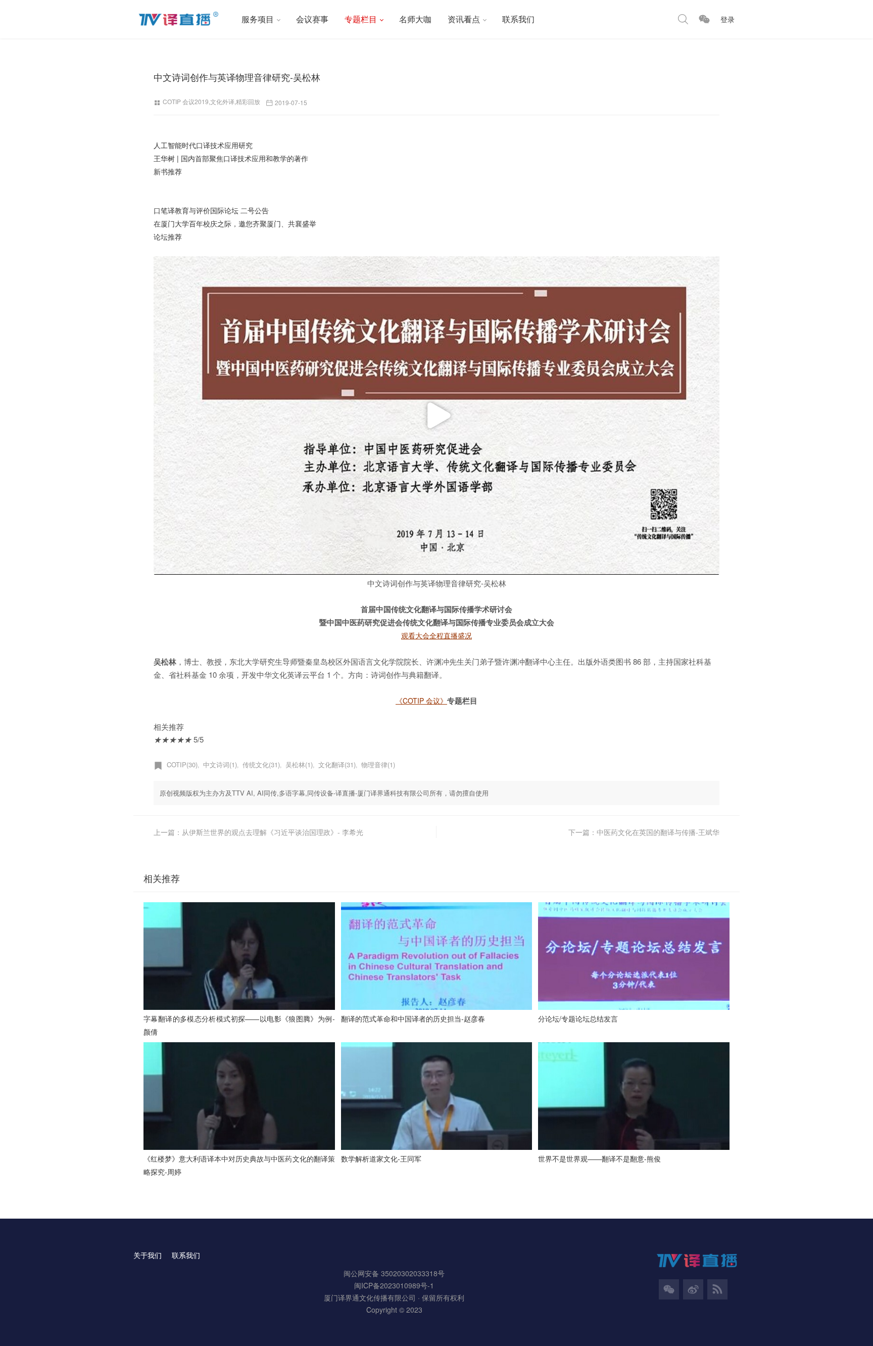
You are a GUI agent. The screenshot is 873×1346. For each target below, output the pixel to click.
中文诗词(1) (220, 764)
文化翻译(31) (337, 764)
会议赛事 (312, 19)
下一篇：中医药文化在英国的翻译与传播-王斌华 (643, 832)
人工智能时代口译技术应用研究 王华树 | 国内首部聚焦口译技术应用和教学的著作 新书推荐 (231, 158)
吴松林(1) (299, 764)
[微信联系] (704, 19)
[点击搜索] (683, 19)
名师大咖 (415, 19)
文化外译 (222, 101)
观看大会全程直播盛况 (436, 635)
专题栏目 (361, 19)
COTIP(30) (182, 764)
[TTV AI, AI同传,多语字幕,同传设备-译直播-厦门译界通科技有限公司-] (183, 19)
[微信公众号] (669, 1289)
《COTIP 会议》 (421, 700)
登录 (727, 19)
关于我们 (147, 1255)
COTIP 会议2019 (186, 101)
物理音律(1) (378, 764)
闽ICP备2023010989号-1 (394, 1285)
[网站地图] (717, 1289)
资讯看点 (464, 19)
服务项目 (257, 19)
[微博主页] (693, 1289)
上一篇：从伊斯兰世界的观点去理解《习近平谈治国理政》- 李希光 (258, 832)
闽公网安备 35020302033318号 (394, 1273)
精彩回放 (248, 101)
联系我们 (518, 19)
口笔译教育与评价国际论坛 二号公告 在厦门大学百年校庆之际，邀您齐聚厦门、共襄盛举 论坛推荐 (235, 223)
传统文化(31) (261, 764)
